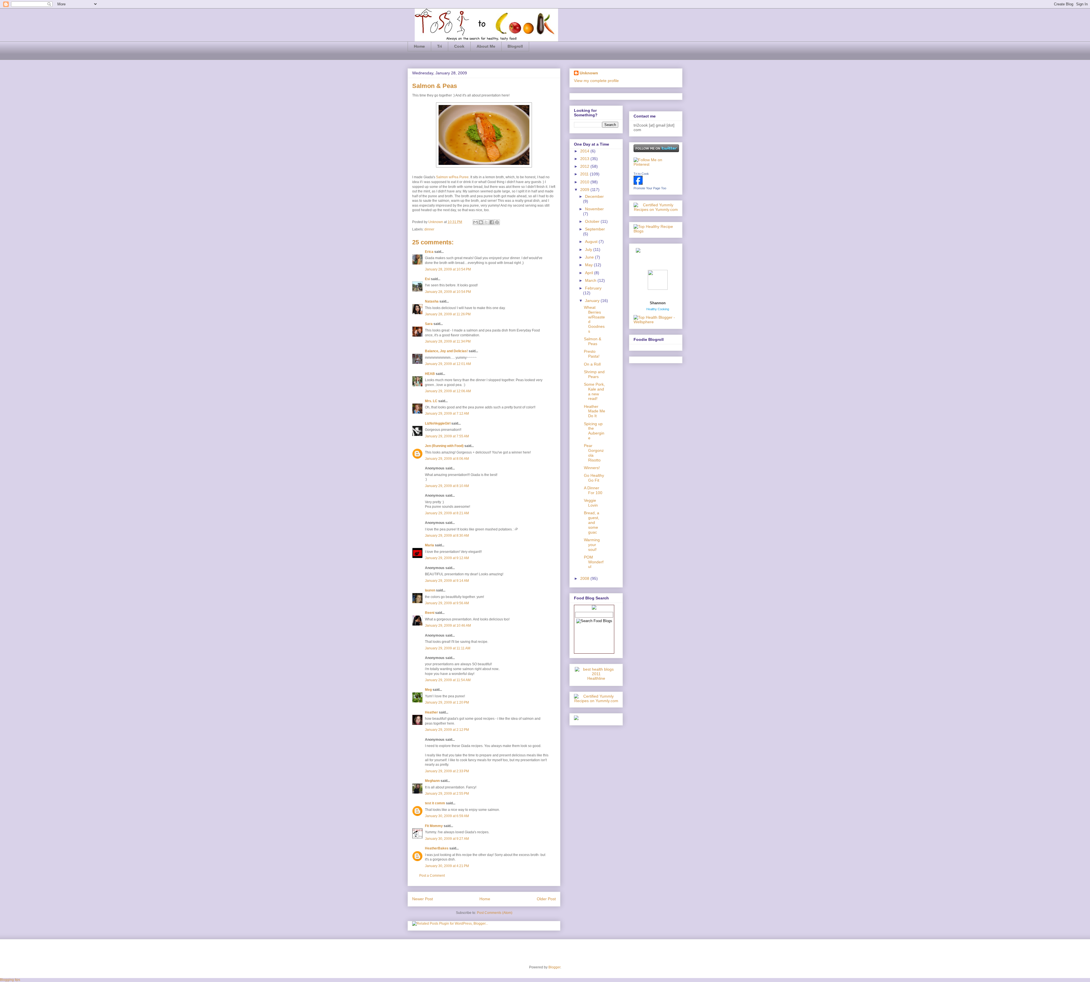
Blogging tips (10, 980)
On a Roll (592, 364)
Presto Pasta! (592, 353)
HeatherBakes (436, 848)
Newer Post (422, 899)
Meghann (432, 781)
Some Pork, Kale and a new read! (594, 391)
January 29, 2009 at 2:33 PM (447, 771)
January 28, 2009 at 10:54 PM (448, 269)
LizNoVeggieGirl (437, 423)
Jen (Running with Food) (444, 446)
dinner (429, 229)
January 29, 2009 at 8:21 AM (447, 513)
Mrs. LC (431, 401)
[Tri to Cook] (638, 183)
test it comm (435, 803)
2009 (585, 189)
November (594, 209)
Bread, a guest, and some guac (591, 522)
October (593, 221)
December (594, 196)
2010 (585, 182)
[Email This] (475, 222)
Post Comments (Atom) (494, 913)
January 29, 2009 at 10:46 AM (448, 626)
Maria (429, 545)
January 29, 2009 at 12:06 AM (448, 391)
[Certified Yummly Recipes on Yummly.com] (596, 700)
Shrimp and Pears (594, 374)
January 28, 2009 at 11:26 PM (448, 314)
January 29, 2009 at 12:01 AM (448, 364)
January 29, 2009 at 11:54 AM (448, 680)
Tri (439, 46)
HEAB (430, 374)
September (595, 229)
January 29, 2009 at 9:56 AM (447, 603)
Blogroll (515, 46)
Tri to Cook (641, 173)
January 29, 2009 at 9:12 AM (447, 558)
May (589, 265)
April (589, 272)
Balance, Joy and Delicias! (446, 351)
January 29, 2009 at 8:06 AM (447, 459)
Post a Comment (432, 876)
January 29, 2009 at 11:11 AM (447, 648)
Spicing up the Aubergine (594, 430)
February (593, 288)
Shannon (658, 303)
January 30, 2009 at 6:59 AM (447, 816)
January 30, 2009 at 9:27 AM (447, 839)
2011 (585, 174)
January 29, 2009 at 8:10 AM (447, 486)
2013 (585, 158)
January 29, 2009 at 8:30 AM (447, 536)
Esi (427, 279)
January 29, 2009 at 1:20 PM (447, 702)
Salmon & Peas (592, 341)
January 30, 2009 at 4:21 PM (447, 866)
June (590, 257)
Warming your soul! (592, 545)
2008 (585, 578)
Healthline (596, 678)
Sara (429, 324)
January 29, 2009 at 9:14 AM (447, 581)
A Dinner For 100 (593, 490)
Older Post (546, 899)
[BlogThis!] (481, 222)
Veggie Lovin (591, 502)
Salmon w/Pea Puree (452, 177)
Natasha (432, 301)
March (591, 280)
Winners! (592, 467)
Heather (431, 712)
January (593, 300)
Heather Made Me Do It (594, 411)
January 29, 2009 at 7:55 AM (447, 436)
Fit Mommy (434, 826)
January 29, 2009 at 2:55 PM (447, 794)
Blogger (554, 967)
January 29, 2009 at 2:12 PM (447, 730)
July (589, 249)
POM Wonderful (593, 562)
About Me (486, 46)
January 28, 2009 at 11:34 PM (448, 341)
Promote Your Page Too (650, 188)
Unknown (436, 222)
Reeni (429, 613)
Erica (429, 252)
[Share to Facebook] (491, 222)
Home (419, 46)
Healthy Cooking (657, 309)
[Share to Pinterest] (497, 222)
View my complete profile (596, 80)
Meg (428, 690)
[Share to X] (486, 222)
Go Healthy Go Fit (594, 477)
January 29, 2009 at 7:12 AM (447, 414)
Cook (459, 46)
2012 (585, 166)
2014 (585, 151)
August (592, 241)
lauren (430, 590)
